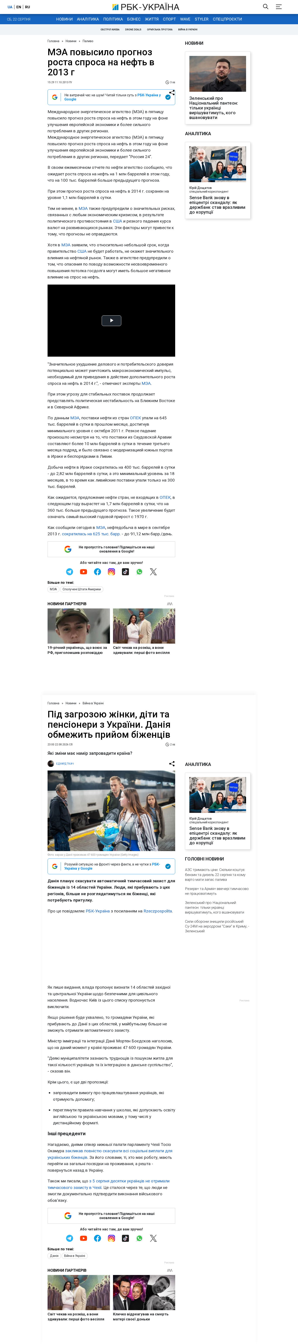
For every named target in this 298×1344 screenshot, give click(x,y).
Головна (53, 41)
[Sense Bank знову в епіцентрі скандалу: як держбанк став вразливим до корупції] (217, 164)
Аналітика (88, 19)
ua (10, 7)
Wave (185, 19)
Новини (64, 19)
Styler (202, 19)
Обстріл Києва (110, 29)
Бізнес (134, 19)
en (18, 7)
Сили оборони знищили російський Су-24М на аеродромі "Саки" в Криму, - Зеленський (217, 926)
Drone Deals (133, 29)
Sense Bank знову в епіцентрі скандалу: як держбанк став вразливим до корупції (217, 204)
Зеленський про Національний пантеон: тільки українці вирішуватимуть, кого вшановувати (213, 108)
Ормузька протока (160, 29)
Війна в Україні (187, 29)
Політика (113, 19)
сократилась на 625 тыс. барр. (91, 533)
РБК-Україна (98, 911)
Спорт (169, 19)
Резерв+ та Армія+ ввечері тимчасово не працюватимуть (217, 891)
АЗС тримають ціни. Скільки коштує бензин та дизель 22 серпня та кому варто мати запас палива (215, 874)
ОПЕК (135, 417)
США (117, 221)
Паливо (88, 41)
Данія (54, 1256)
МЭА (83, 208)
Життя (152, 19)
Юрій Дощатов (200, 187)
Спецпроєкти (227, 19)
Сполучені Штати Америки (82, 589)
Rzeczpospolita (158, 911)
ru (27, 7)
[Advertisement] (111, 949)
